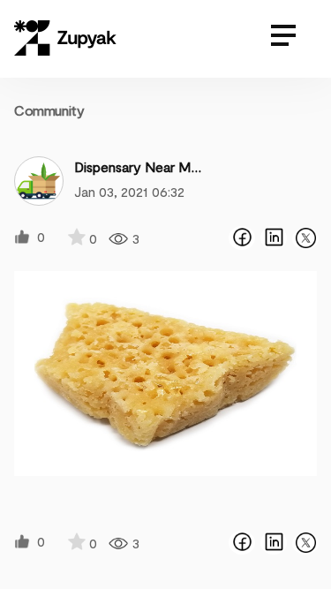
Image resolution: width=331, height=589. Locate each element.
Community (49, 110)
